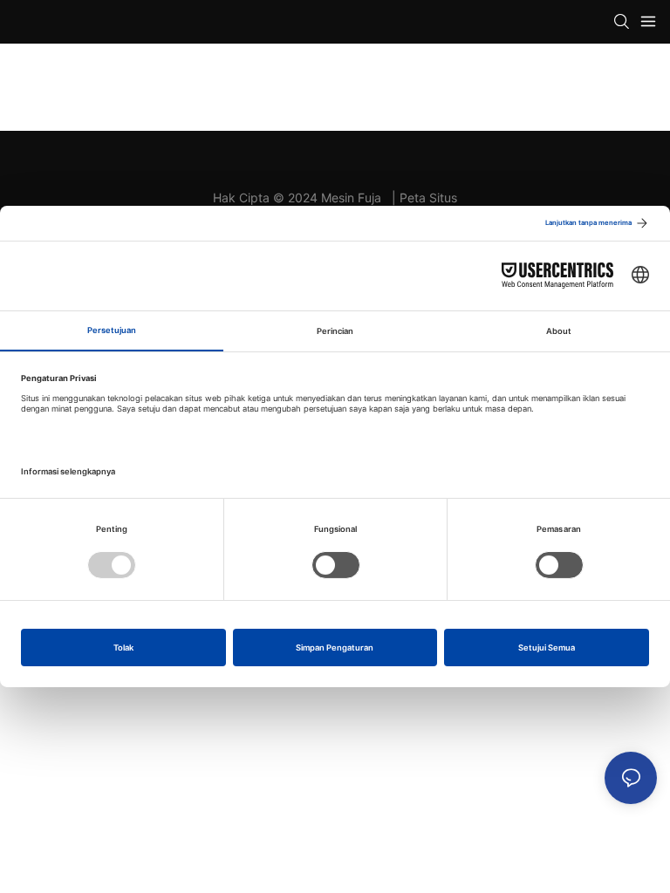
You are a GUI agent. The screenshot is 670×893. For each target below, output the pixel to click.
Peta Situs (428, 197)
